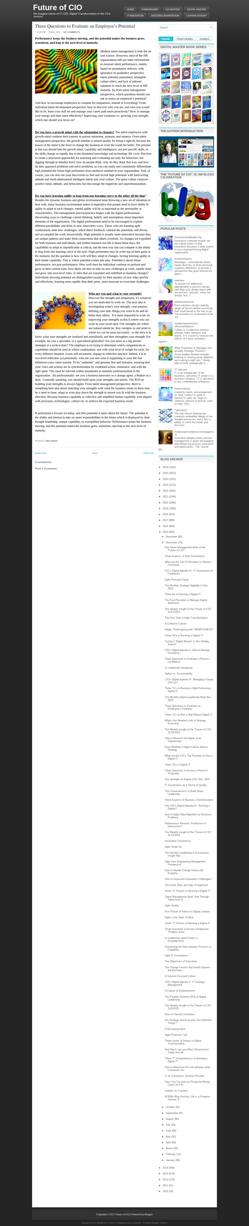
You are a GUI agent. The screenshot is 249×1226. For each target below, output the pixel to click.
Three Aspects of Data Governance (184, 556)
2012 (166, 1179)
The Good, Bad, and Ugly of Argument (186, 885)
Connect (204, 39)
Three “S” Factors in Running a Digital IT (187, 890)
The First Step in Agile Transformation (186, 617)
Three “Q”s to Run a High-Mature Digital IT (188, 714)
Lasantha (136, 1223)
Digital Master (196, 9)
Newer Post (40, 453)
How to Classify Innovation (180, 1014)
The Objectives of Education (181, 961)
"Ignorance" (181, 410)
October (170, 1107)
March (170, 1148)
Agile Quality (172, 905)
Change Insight (197, 15)
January (170, 1160)
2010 (166, 1191)
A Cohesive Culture (175, 623)
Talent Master (51, 441)
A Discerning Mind (175, 1029)
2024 (166, 479)
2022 (166, 490)
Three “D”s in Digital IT (177, 764)
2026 (166, 467)
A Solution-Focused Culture (180, 976)
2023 (166, 484)
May (168, 1136)
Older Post (149, 453)
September (172, 1113)
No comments (71, 32)
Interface (179, 280)
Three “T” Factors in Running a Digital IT (187, 923)
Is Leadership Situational (179, 667)
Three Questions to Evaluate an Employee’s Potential (85, 26)
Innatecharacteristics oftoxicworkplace (186, 325)
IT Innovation (135, 15)
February (171, 1154)
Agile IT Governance (176, 955)
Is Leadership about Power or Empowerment (181, 939)
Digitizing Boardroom (165, 15)
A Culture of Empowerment (180, 990)
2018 (166, 514)
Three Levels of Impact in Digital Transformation (183, 1042)
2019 (166, 508)
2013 (166, 1173)
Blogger (149, 1214)
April (169, 1142)
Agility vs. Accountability (179, 673)
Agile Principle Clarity (177, 579)
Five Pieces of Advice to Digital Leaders (187, 911)
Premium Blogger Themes (155, 1223)
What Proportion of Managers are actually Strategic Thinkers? (193, 349)
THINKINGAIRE (149, 9)
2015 (166, 532)
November (172, 542)
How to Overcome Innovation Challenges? (188, 879)
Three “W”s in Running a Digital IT (184, 635)
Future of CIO (57, 7)
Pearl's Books (185, 39)
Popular (166, 39)
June (169, 1130)
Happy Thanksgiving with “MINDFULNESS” (189, 629)
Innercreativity (182, 388)
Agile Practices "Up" (176, 1034)
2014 (166, 1167)
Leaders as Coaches (176, 1090)
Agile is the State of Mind (179, 917)
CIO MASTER (172, 9)
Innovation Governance (178, 840)
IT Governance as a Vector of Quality (186, 785)
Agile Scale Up (173, 846)
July (168, 1124)
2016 (166, 526)
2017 (166, 520)
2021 (166, 496)
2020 (166, 502)
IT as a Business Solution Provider (184, 1075)
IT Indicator (180, 369)
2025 (166, 473)
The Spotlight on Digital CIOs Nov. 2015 (187, 779)
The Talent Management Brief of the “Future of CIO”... (185, 549)
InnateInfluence (183, 258)
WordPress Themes (106, 1223)
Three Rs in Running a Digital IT (183, 594)
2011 (166, 1185)
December (172, 536)
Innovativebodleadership (188, 237)
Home (130, 9)
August (170, 1118)
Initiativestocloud (184, 301)
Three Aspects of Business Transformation (189, 799)
